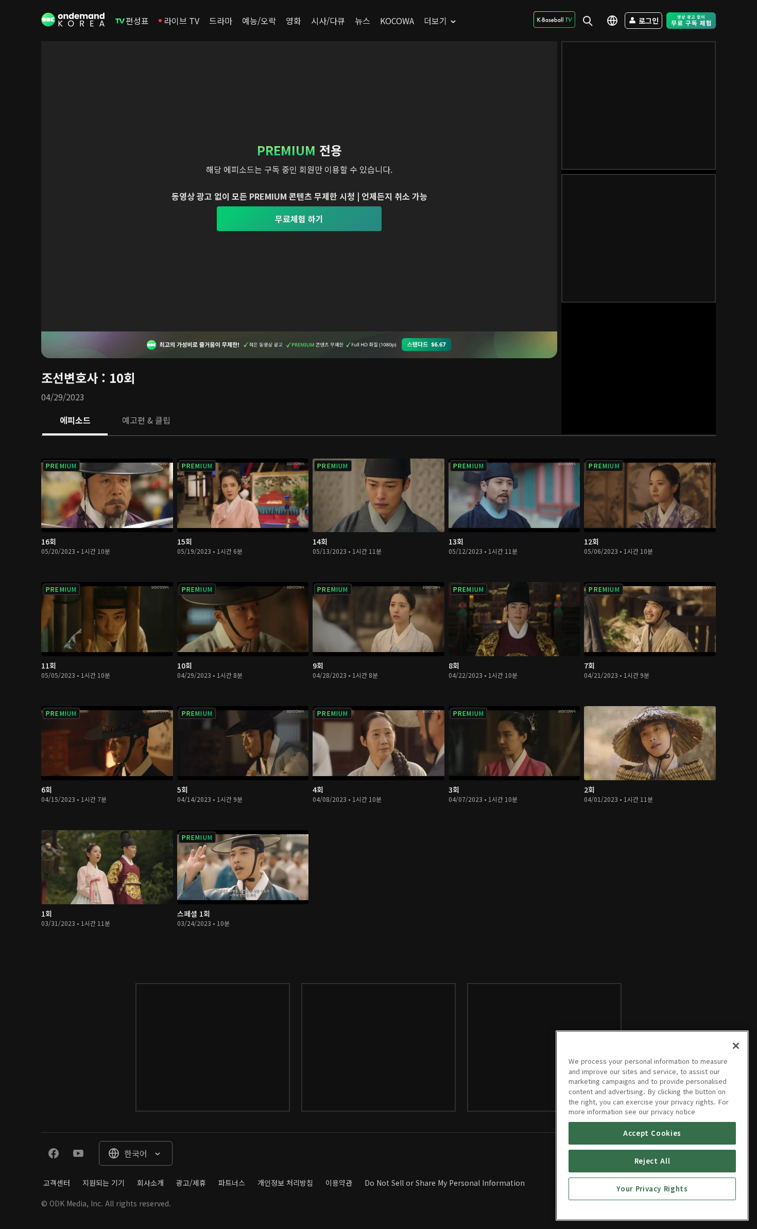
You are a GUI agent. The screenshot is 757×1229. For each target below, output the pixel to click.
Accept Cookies (652, 1133)
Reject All (652, 1161)
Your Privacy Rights (651, 1188)
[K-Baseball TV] (554, 19)
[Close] (736, 1045)
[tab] (75, 421)
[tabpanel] (378, 699)
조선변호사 (69, 377)
